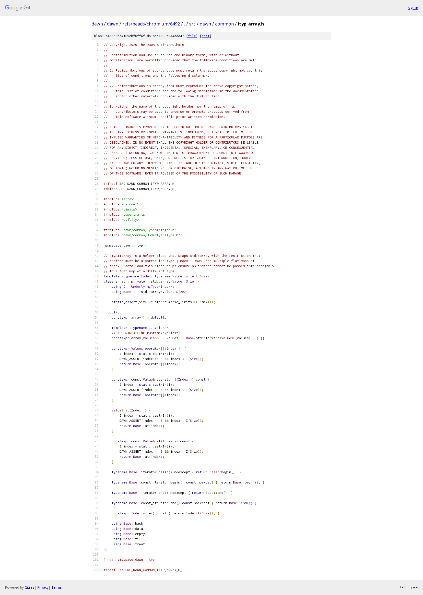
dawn (97, 24)
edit (206, 36)
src (192, 24)
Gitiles (29, 587)
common (224, 24)
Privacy (42, 587)
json (414, 587)
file (192, 36)
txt (402, 587)
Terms (56, 587)
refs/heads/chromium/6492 (151, 24)
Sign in (413, 7)
